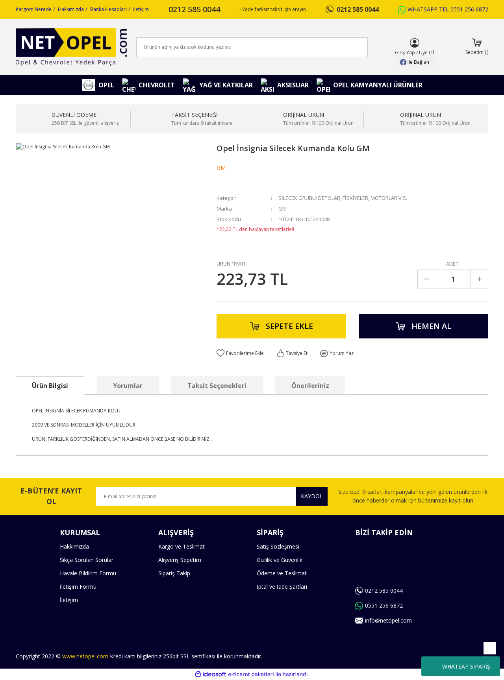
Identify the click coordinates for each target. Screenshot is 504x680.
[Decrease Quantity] (426, 279)
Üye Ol (426, 52)
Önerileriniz (310, 385)
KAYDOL (312, 496)
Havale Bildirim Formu (88, 573)
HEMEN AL (431, 326)
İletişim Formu (78, 586)
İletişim (141, 9)
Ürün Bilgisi (50, 385)
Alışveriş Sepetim (179, 560)
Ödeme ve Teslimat (282, 573)
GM (221, 167)
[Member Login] (414, 43)
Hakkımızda (71, 9)
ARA (349, 47)
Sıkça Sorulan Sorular (86, 560)
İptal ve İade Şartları (282, 586)
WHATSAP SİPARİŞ (466, 666)
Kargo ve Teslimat (181, 546)
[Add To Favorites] (240, 353)
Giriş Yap (405, 52)
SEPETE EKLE (289, 326)
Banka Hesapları (108, 9)
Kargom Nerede (34, 9)
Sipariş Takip (174, 573)
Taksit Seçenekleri (216, 385)
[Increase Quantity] (479, 279)
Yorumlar (128, 385)
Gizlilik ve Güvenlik (279, 560)
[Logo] (71, 47)
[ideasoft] (210, 674)
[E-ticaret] (251, 674)
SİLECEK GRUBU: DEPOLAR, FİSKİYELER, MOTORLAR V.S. (342, 197)
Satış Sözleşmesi (278, 546)
